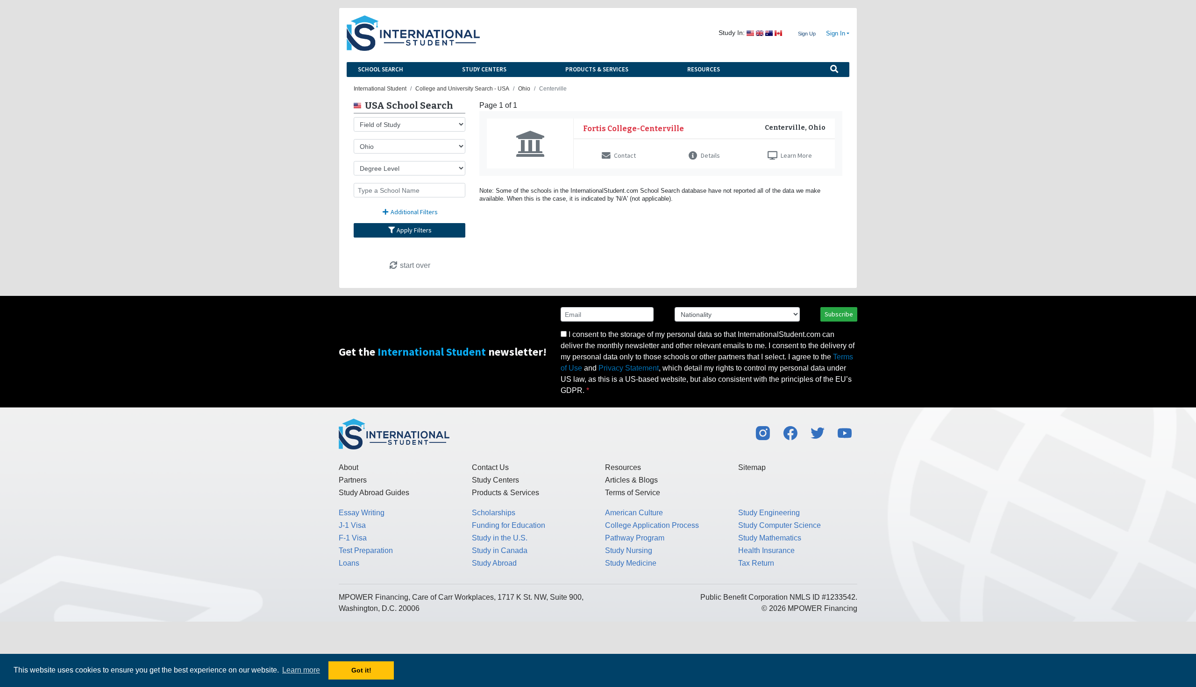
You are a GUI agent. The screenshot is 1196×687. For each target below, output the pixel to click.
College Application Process (652, 525)
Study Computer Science (779, 525)
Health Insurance (766, 550)
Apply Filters (413, 230)
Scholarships (493, 513)
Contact (624, 155)
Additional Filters (413, 212)
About (348, 467)
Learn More (795, 155)
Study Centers (484, 69)
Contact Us (490, 467)
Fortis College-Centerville (633, 128)
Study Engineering (769, 513)
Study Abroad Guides (374, 493)
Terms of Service (632, 493)
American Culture (634, 513)
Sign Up (807, 33)
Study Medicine (630, 563)
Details (709, 155)
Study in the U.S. (499, 538)
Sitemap (752, 467)
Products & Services (596, 69)
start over (414, 265)
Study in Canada (499, 550)
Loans (349, 563)
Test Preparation (366, 550)
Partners (353, 480)
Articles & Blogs (631, 480)
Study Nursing (628, 550)
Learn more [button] (301, 670)
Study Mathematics (769, 538)
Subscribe (839, 314)
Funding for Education (508, 525)
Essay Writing (361, 513)
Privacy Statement (628, 368)
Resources (703, 69)
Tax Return (756, 563)
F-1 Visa (353, 538)
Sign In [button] (835, 33)
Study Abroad (494, 563)
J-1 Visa (352, 525)
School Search (380, 69)
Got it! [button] (361, 670)
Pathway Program (634, 538)
